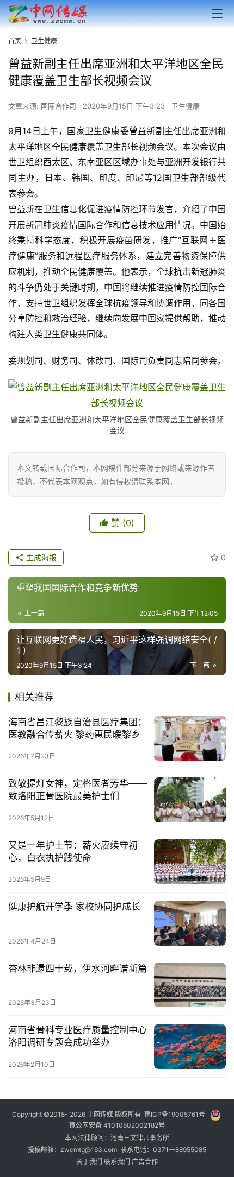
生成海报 (40, 557)
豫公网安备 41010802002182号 (117, 1125)
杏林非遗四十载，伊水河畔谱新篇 (77, 968)
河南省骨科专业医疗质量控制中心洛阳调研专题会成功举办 (77, 1036)
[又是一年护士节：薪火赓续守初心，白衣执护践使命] (190, 861)
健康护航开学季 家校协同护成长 (74, 906)
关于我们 (90, 1161)
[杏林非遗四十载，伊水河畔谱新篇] (190, 985)
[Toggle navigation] (217, 13)
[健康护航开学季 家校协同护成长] (190, 923)
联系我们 (118, 1161)
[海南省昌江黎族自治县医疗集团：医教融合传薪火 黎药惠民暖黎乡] (190, 738)
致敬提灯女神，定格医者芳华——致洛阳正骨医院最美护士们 (77, 789)
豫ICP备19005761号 (174, 1115)
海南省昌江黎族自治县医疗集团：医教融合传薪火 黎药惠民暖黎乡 (77, 728)
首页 (14, 41)
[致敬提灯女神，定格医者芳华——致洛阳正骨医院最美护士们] (190, 799)
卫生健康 (185, 106)
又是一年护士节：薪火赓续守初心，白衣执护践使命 (73, 851)
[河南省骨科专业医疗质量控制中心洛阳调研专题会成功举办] (190, 1046)
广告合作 (145, 1161)
